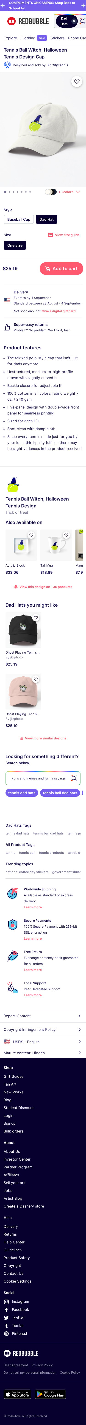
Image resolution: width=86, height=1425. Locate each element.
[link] (22, 793)
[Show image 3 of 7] (13, 192)
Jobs (8, 1190)
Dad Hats (14, 825)
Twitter (18, 1317)
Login (8, 1115)
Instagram (20, 1301)
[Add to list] (76, 81)
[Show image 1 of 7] (5, 192)
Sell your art (14, 1182)
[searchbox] (43, 778)
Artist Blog (13, 1198)
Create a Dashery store (24, 1206)
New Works (13, 1092)
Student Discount (19, 1107)
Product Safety (17, 1257)
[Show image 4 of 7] (17, 192)
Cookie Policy (70, 1372)
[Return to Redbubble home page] (28, 21)
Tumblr (18, 1325)
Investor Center (17, 1159)
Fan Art (10, 1084)
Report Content (17, 1016)
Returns (10, 1234)
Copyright (12, 1265)
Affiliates (11, 1175)
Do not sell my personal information (30, 1372)
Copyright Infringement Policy (30, 1029)
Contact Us (13, 1273)
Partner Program (18, 1167)
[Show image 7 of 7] (30, 192)
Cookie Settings (17, 1281)
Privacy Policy (42, 1365)
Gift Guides (13, 1076)
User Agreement (16, 1365)
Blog (7, 1100)
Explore (10, 38)
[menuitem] (10, 38)
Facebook (20, 1309)
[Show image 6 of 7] (26, 192)
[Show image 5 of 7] (21, 192)
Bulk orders (13, 1131)
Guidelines (13, 1250)
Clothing (33, 38)
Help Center (14, 1242)
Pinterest (19, 1333)
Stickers (57, 38)
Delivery (11, 1226)
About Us (12, 1151)
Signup (10, 1123)
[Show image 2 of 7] (9, 192)
